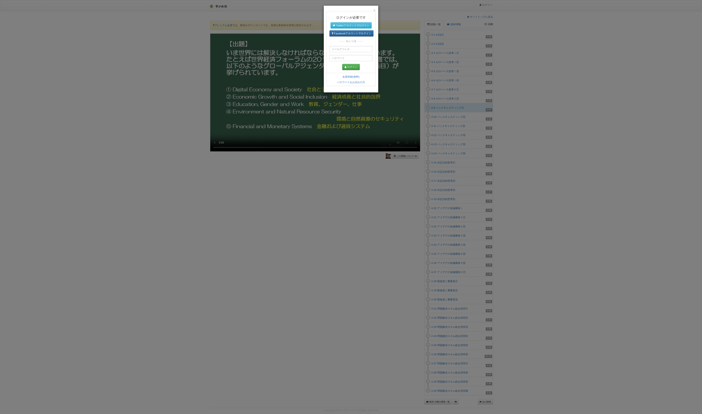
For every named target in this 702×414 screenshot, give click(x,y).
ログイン (351, 67)
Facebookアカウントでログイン (352, 33)
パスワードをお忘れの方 (351, 82)
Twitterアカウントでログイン (352, 25)
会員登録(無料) (351, 76)
